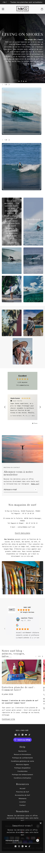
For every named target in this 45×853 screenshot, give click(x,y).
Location (22, 802)
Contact (23, 805)
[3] (23, 81)
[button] (5, 407)
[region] (22, 407)
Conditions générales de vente (22, 761)
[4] (26, 81)
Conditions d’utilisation (22, 778)
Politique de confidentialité (22, 758)
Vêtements (22, 798)
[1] (19, 81)
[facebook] (15, 846)
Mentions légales (22, 764)
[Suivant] (9, 84)
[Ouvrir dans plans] (22, 577)
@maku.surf (35, 484)
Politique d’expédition (22, 768)
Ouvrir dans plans (22, 533)
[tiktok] (29, 846)
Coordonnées (22, 771)
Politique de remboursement (22, 774)
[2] (21, 81)
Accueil (22, 788)
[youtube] (26, 846)
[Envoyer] (37, 840)
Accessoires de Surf (22, 795)
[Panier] (42, 9)
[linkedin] (22, 846)
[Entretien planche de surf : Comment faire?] (21, 672)
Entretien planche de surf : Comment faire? (18, 688)
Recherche (22, 751)
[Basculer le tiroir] (3, 9)
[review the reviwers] (13, 626)
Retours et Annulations (22, 754)
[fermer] (40, 823)
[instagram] (19, 846)
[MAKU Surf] (22, 9)
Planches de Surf (22, 792)
